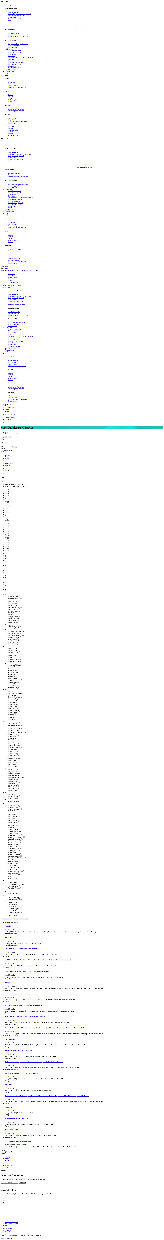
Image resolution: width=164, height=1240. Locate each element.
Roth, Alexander (13, 820)
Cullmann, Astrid (13, 628)
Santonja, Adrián (13, 829)
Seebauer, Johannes (14, 856)
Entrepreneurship (13, 35)
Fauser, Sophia (12, 656)
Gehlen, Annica (13, 669)
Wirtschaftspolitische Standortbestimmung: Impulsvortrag (23, 1005)
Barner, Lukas (12, 605)
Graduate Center (13, 130)
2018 (7, 507)
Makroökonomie (13, 12)
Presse (6, 73)
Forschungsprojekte (14, 45)
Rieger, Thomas (13, 816)
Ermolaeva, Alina (13, 652)
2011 (7, 520)
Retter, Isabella (12, 814)
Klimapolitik (12, 17)
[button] (4, 1)
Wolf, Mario (12, 910)
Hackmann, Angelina (14, 693)
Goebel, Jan (11, 676)
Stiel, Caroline (12, 873)
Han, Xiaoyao (12, 695)
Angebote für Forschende (16, 109)
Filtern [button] (3, 448)
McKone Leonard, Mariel (16, 777)
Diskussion (8, 937)
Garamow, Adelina (14, 665)
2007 (7, 527)
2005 (7, 531)
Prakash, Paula (12, 811)
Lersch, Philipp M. (14, 762)
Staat (9, 20)
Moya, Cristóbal (13, 787)
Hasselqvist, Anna (13, 701)
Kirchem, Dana (13, 736)
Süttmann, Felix (13, 879)
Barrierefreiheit (9, 1228)
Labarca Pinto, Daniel (14, 759)
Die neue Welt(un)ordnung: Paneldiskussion (19, 994)
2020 (7, 503)
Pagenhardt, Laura (13, 805)
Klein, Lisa (11, 740)
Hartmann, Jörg (13, 699)
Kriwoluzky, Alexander (15, 747)
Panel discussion (10, 1039)
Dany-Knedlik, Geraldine (16, 631)
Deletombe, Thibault (14, 633)
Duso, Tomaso (12, 645)
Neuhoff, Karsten (13, 796)
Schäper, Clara (12, 833)
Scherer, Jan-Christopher (15, 837)
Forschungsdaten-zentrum (16, 111)
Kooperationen (12, 123)
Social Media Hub (13, 135)
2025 (7, 493)
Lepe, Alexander (13, 760)
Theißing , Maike (13, 886)
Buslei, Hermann (13, 622)
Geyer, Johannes (13, 672)
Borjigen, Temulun (14, 617)
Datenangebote (12, 47)
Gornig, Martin (12, 678)
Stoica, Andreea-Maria (15, 875)
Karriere (10, 132)
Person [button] (7, 470)
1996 (7, 548)
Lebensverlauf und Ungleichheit (18, 36)
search (3, 1)
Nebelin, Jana (12, 794)
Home (6, 432)
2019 (7, 505)
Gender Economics (14, 33)
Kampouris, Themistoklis (15, 728)
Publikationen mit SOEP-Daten (17, 121)
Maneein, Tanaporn (14, 773)
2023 (7, 497)
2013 (7, 516)
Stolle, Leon (12, 877)
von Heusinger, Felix (14, 899)
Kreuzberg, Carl (13, 744)
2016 (7, 510)
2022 (7, 499)
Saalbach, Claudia (13, 826)
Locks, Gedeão (12, 766)
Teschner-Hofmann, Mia (15, 884)
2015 (7, 512)
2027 (7, 490)
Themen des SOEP (14, 118)
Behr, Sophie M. (13, 609)
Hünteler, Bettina (13, 712)
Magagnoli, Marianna (14, 772)
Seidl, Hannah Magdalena (16, 858)
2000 (7, 541)
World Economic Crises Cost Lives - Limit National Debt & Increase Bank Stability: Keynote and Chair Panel (40, 960)
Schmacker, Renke (14, 844)
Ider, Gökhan (12, 717)
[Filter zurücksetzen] (6, 472)
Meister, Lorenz (13, 781)
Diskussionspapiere (14, 61)
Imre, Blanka (12, 719)
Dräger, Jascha (12, 643)
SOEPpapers (12, 66)
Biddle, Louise (12, 613)
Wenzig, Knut (12, 902)
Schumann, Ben (13, 850)
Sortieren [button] (3, 452)
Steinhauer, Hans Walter (15, 871)
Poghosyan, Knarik (14, 809)
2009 (7, 524)
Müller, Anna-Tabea (14, 789)
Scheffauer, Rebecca (14, 835)
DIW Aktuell (12, 54)
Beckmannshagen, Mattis (15, 607)
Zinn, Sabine (12, 915)
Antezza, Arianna (13, 596)
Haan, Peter (11, 691)
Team (10, 98)
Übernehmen (24, 919)
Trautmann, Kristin (14, 890)
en (1, 140)
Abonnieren (22, 1182)
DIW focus (11, 56)
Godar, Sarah (12, 674)
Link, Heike (12, 764)
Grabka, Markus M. (14, 680)
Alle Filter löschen (6, 919)
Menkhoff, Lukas (13, 783)
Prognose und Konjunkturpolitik (18, 44)
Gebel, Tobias (12, 667)
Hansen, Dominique (14, 697)
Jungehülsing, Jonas (14, 725)
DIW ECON (8, 1225)
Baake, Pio (11, 601)
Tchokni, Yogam (13, 882)
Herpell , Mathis (13, 704)
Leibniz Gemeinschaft (11, 1222)
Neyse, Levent (12, 798)
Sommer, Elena (12, 865)
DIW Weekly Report (14, 52)
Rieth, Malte (12, 818)
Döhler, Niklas (12, 639)
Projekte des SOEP (14, 120)
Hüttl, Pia (11, 714)
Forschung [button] (8, 5)
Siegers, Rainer (12, 863)
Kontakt (10, 101)
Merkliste (13, 285)
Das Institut (11, 126)
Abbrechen (16, 919)
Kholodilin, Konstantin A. (16, 732)
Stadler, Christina (13, 867)
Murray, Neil (12, 791)
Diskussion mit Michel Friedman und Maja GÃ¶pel (21, 1073)
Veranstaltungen (9, 71)
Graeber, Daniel (13, 682)
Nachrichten (12, 84)
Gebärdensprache (10, 417)
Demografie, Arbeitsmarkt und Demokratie (18, 1050)
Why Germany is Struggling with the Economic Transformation (25, 1016)
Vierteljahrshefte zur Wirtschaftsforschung (20, 57)
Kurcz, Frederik (13, 753)
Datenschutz (8, 1232)
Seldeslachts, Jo (13, 860)
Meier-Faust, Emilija (14, 779)
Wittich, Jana (12, 904)
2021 (7, 501)
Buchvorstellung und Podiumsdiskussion (18, 1141)
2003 (7, 535)
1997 (7, 546)
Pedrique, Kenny (13, 807)
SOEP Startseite (13, 82)
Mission (10, 96)
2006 (7, 529)
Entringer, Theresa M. (14, 650)
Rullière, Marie (12, 822)
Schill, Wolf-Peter (13, 843)
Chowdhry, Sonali (13, 626)
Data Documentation (14, 64)
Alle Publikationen (10, 69)
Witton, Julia (12, 906)
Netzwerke (11, 128)
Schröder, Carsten (13, 848)
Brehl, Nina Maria (13, 618)
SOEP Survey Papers (14, 68)
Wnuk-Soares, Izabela (15, 908)
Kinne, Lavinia (12, 734)
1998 (7, 544)
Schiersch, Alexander (14, 839)
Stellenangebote (13, 100)
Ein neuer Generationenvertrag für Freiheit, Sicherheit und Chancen (27, 971)
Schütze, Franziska (14, 854)
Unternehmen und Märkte (16, 19)
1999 (7, 543)
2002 (7, 537)
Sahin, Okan (12, 827)
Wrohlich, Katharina (14, 912)
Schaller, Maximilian (14, 831)
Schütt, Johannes (13, 852)
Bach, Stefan (12, 603)
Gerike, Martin (13, 670)
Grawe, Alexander (13, 684)
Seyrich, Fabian (13, 862)
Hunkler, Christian (13, 710)
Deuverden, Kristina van (15, 635)
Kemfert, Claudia (13, 730)
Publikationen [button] (9, 49)
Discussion (8, 926)
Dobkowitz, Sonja (13, 637)
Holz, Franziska (13, 708)
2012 (7, 518)
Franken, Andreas (13, 659)
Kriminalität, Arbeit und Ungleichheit (19, 14)
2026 (7, 491)
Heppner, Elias (12, 702)
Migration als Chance (11, 1129)
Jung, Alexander (13, 723)
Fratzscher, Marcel (13, 661)
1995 (7, 550)
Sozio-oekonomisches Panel (84, 27)
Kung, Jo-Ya (12, 751)
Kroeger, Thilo (12, 749)
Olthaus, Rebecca (13, 801)
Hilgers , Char (12, 706)
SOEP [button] (6, 75)
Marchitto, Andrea (13, 775)
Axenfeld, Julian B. (14, 598)
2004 (7, 533)
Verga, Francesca (13, 897)
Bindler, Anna (12, 615)
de (8, 268)
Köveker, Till (12, 742)
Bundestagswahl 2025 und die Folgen (16, 1118)
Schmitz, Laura (12, 846)
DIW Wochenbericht (14, 50)
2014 (7, 514)
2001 (7, 539)
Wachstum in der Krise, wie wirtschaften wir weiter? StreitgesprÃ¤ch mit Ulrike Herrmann (34, 1062)
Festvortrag (8, 1107)
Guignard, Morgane (14, 688)
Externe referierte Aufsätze (16, 59)
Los (15, 446)
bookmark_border (6, 142)
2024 (7, 495)
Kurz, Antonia (12, 755)
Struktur (10, 95)
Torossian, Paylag (13, 888)
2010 (7, 522)
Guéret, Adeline (13, 686)
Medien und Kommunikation (17, 87)
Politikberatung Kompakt (15, 62)
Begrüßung (8, 1084)
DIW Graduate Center (11, 1223)
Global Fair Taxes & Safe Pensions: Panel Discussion (21, 948)
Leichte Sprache (9, 419)
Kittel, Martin (12, 738)
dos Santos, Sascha (14, 641)
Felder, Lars (11, 657)
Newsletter (4, 1186)
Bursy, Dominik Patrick (15, 620)
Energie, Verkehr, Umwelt (16, 15)
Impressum (8, 1230)
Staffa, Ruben (12, 869)
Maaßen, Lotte (12, 770)
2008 (7, 525)
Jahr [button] (6, 468)
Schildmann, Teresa (14, 841)
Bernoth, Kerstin (13, 611)
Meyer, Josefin (12, 785)
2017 (7, 508)
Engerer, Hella (12, 648)
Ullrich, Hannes (13, 893)
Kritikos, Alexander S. (15, 745)
